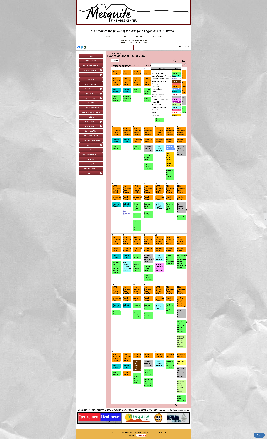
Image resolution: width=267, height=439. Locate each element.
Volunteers (91, 159)
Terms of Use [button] (154, 432)
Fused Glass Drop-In (115, 98)
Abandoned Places (138, 141)
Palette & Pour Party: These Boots (169, 174)
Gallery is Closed (116, 90)
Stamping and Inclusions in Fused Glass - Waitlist (116, 267)
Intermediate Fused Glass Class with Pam (148, 382)
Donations (91, 79)
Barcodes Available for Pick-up (148, 149)
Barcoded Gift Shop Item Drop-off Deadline (181, 150)
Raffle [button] (90, 173)
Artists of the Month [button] (89, 98)
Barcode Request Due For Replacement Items (182, 208)
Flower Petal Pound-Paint (136, 207)
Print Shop (91, 117)
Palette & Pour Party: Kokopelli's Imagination (170, 259)
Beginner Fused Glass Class (148, 372)
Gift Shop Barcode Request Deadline (180, 314)
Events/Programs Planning (91, 65)
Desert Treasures (116, 72)
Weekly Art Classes (91, 103)
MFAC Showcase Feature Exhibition (116, 81)
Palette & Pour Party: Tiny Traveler (170, 364)
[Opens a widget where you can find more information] (259, 435)
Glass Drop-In (136, 90)
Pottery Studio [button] (89, 126)
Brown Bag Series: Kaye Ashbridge (137, 365)
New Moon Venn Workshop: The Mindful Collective (170, 159)
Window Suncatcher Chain (127, 98)
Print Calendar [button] (181, 405)
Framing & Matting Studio (91, 112)
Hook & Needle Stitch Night (181, 398)
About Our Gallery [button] (90, 70)
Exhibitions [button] (89, 93)
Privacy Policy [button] (165, 432)
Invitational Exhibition (127, 373)
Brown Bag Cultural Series (91, 140)
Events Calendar (91, 84)
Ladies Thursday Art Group (159, 149)
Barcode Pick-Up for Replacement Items (149, 258)
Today (115, 60)
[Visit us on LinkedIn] (82, 47)
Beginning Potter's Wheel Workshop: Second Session (181, 386)
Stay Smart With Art (91, 136)
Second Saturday (91, 61)
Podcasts (91, 150)
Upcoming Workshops (91, 107)
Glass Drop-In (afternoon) (148, 166)
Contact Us (115, 432)
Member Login (184, 47)
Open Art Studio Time (147, 91)
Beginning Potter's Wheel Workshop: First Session (181, 342)
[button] (183, 60)
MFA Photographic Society (91, 154)
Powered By (132, 435)
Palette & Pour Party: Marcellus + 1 (169, 208)
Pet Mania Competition (170, 148)
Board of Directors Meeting (126, 213)
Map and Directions (91, 168)
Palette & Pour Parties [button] (89, 89)
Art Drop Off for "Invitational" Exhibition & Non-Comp (181, 302)
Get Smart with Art (181, 362)
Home (91, 56)
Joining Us (91, 164)
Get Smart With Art (91, 131)
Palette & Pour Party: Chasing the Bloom (169, 309)
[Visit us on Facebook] (78, 47)
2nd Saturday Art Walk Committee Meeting (127, 266)
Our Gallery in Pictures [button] (90, 75)
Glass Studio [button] (89, 122)
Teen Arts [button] (90, 145)
